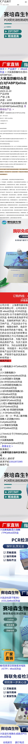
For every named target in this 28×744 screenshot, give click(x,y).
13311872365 (16, 461)
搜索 (18, 4)
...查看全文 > (6, 446)
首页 (2, 69)
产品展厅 (12, 69)
